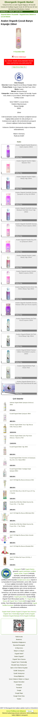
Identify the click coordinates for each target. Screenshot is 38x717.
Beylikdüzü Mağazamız (19, 642)
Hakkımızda (19, 636)
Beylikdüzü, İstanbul (24, 9)
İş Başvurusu (19, 648)
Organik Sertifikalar (29, 616)
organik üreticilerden (24, 571)
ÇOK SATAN (18, 11)
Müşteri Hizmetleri (19, 682)
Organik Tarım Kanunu (28, 611)
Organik (25, 573)
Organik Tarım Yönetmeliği (17, 601)
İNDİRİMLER (4, 11)
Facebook (19, 687)
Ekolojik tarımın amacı (23, 580)
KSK (21, 616)
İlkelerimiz (19, 639)
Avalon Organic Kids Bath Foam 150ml (24, 87)
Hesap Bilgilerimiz (19, 676)
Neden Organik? (16, 611)
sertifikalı (33, 571)
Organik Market (29, 569)
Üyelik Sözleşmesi (19, 673)
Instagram (19, 684)
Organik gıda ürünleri (20, 597)
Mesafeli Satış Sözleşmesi (19, 665)
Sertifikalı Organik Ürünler (15, 7)
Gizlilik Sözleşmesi (19, 670)
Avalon (21, 89)
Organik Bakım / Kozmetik (9, 14)
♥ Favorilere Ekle (19, 51)
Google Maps (19, 693)
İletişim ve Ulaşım (19, 651)
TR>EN (35, 11)
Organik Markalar (14, 616)
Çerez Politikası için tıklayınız (16, 711)
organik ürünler (18, 573)
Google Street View (19, 696)
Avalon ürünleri (14, 93)
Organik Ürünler (24, 613)
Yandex (19, 699)
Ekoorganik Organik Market (19, 2)
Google (19, 690)
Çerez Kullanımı (13, 679)
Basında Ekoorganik (19, 645)
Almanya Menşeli (22, 91)
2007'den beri (28, 7)
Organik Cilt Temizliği (25, 93)
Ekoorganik (17, 569)
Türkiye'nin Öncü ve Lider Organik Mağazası (15, 5)
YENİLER (11, 11)
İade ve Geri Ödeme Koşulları (19, 667)
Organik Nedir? (6, 611)
